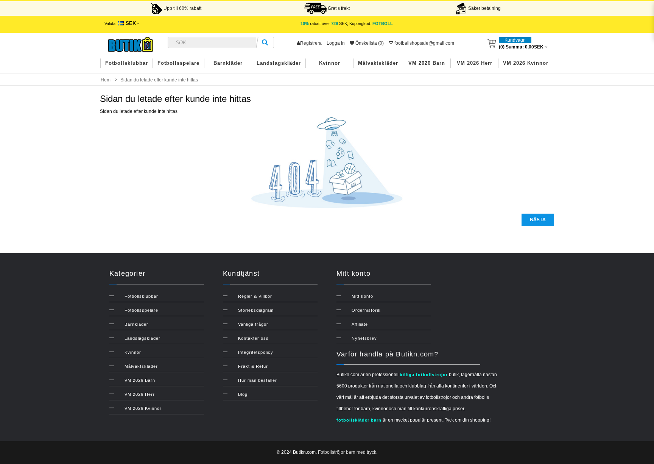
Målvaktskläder (378, 63)
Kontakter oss (253, 338)
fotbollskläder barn (359, 420)
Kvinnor (329, 63)
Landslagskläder (279, 63)
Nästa (538, 220)
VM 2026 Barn (426, 63)
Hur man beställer (257, 380)
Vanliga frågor (253, 324)
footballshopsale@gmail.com (423, 43)
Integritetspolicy (255, 352)
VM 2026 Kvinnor (525, 63)
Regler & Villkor (255, 296)
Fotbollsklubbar (126, 63)
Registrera (311, 43)
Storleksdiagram (256, 310)
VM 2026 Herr (474, 63)
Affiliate (360, 324)
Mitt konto (362, 296)
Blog (243, 394)
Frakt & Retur (253, 366)
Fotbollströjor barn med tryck (347, 452)
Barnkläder (228, 63)
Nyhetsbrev (364, 338)
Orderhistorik (366, 310)
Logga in (336, 43)
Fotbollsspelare (178, 63)
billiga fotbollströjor (424, 374)
